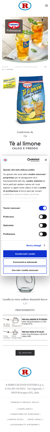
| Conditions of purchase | (25, 414)
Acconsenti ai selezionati (25, 262)
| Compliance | (25, 409)
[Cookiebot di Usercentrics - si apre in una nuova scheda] (29, 160)
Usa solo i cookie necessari (25, 270)
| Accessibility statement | (25, 425)
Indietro (27, 353)
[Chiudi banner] (46, 160)
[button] (46, 5)
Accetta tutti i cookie (25, 254)
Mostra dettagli (33, 245)
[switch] (43, 217)
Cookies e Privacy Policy (25, 402)
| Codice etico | (15, 419)
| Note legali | (35, 419)
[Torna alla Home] (25, 5)
